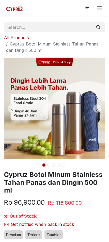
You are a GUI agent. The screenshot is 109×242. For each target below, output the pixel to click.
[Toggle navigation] (99, 8)
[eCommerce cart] (86, 8)
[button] (11, 108)
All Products (16, 37)
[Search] (98, 27)
